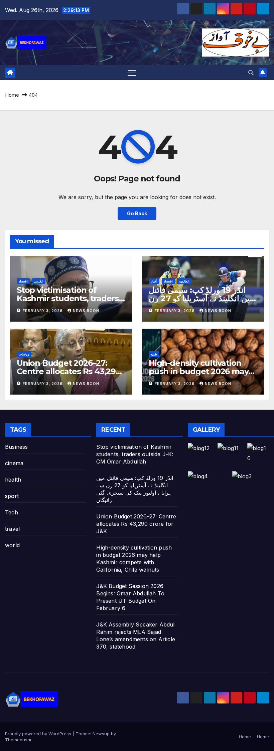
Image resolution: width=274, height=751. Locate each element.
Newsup (101, 733)
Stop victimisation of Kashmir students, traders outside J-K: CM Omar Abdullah (134, 454)
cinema (14, 463)
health (13, 479)
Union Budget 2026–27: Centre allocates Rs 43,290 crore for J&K (69, 371)
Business (16, 446)
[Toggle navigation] (132, 72)
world (12, 545)
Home (12, 95)
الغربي (38, 281)
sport (12, 496)
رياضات (24, 354)
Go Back (137, 213)
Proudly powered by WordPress (39, 733)
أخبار (154, 281)
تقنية (154, 354)
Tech (11, 512)
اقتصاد (23, 281)
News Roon (86, 310)
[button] (251, 72)
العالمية (184, 281)
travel (12, 528)
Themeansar (18, 739)
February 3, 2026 (43, 310)
